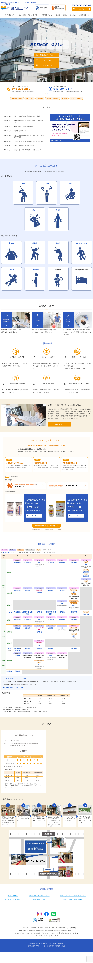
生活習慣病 (35, 270)
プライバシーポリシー (42, 936)
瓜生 (73, 592)
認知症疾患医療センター (52, 930)
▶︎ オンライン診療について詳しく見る (13, 687)
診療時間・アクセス (47, 15)
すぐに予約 (46, 60)
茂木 (73, 636)
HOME (6, 15)
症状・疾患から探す (17, 98)
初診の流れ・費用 (46, 55)
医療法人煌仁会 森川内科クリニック (39, 896)
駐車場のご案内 (60, 928)
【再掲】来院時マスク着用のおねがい (24, 145)
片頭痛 (11, 243)
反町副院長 (27, 562)
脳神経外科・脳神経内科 (36, 930)
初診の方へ (12, 15)
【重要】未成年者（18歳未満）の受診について (27, 150)
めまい (35, 210)
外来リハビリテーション (22, 933)
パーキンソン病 (81, 243)
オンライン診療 (35, 933)
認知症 (35, 243)
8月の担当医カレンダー (20, 131)
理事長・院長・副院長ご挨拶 (50, 933)
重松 (86, 564)
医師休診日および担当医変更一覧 (23, 126)
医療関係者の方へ (66, 933)
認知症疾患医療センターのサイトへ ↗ (46, 526)
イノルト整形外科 (13, 896)
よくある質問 (71, 928)
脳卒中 (58, 243)
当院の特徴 (40, 98)
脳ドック (70, 930)
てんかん (11, 270)
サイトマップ (54, 936)
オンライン (9, 612)
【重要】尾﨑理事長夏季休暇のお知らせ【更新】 (28, 116)
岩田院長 (27, 590)
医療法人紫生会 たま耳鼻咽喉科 (73, 899)
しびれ (70, 183)
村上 (39, 664)
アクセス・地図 (49, 928)
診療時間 (33, 928)
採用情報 (83, 15)
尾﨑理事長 (17, 562)
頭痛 (23, 183)
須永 (39, 562)
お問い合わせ (23, 930)
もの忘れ (46, 183)
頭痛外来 (63, 930)
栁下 (73, 605)
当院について (67, 15)
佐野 (39, 645)
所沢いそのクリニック (39, 899)
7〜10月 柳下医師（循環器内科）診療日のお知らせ (28, 141)
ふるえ (58, 210)
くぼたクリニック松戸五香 (12, 899)
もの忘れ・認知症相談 (52, 98)
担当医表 (64, 98)
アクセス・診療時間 (76, 98)
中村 (62, 603)
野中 (50, 655)
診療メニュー (29, 98)
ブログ (76, 15)
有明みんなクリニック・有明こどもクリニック (73, 896)
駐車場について (46, 66)
